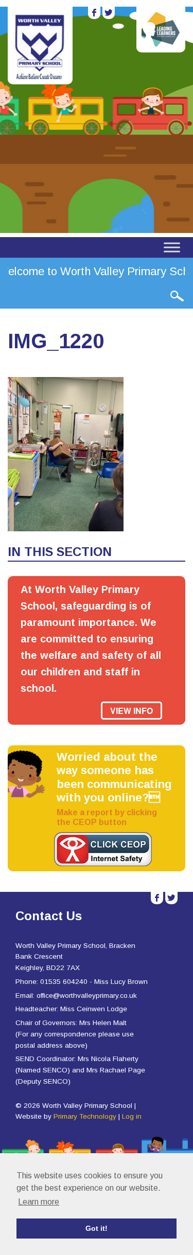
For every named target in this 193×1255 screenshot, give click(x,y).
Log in (132, 1116)
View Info (131, 710)
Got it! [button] (96, 1228)
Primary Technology (85, 1116)
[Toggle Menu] (172, 247)
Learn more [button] (38, 1201)
